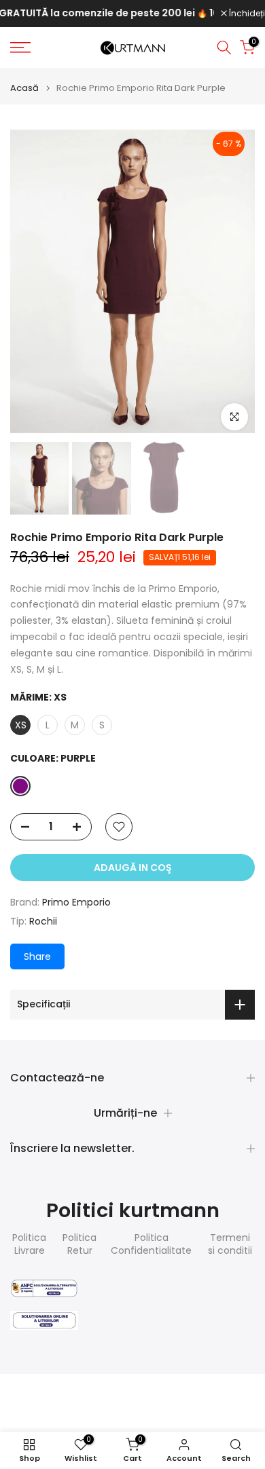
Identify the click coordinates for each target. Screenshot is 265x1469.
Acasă (24, 87)
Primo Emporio (76, 902)
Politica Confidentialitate (151, 1244)
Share (37, 956)
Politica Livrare (29, 1244)
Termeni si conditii (230, 1244)
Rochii (43, 921)
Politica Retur (79, 1244)
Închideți (246, 14)
